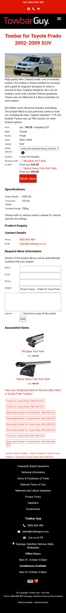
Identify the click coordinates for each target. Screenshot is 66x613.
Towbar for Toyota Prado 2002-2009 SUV (25, 435)
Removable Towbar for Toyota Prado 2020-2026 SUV (31, 430)
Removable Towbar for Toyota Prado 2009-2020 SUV (31, 424)
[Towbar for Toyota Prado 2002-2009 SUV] (33, 76)
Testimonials (33, 509)
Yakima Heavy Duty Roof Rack (40, 168)
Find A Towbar (21, 453)
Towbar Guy (34, 592)
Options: (9, 313)
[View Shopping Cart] (38, 9)
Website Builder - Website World (33, 602)
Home (9, 453)
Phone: (8, 239)
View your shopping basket (20, 390)
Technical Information (33, 472)
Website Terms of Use (33, 484)
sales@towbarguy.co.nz (32, 243)
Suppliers (33, 502)
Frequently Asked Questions (33, 466)
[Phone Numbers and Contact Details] (33, 9)
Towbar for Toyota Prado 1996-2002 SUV (25, 406)
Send (22, 319)
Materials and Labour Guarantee (33, 490)
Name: (8, 267)
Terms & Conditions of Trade (33, 478)
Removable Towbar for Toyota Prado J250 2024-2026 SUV (30, 443)
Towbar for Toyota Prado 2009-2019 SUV (25, 401)
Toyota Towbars (37, 453)
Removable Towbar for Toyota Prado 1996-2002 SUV (31, 412)
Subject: (8, 288)
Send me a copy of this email (39, 313)
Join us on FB (35, 537)
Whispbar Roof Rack (34, 160)
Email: (7, 244)
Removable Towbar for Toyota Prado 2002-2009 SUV (31, 418)
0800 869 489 (27, 239)
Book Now (28, 178)
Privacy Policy (33, 496)
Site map (45, 592)
